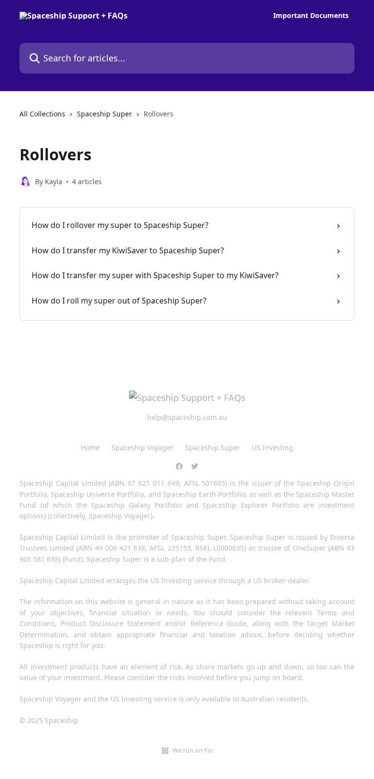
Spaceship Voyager (142, 447)
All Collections (42, 113)
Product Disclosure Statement (110, 623)
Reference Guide (218, 623)
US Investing (272, 447)
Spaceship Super (104, 113)
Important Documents (311, 15)
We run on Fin (192, 750)
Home (90, 447)
